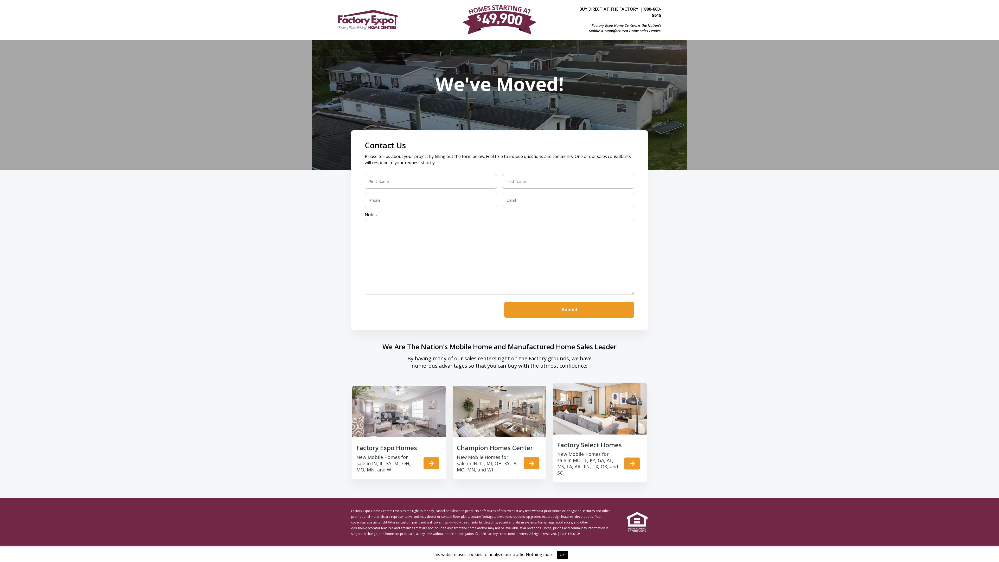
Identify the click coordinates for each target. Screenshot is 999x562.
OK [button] (562, 554)
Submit (569, 309)
